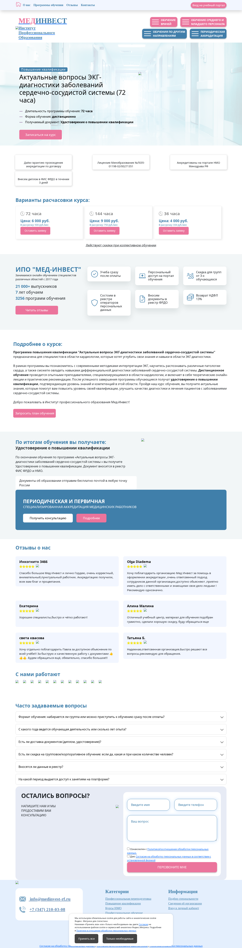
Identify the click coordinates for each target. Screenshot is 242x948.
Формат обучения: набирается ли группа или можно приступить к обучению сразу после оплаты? (91, 717)
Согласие (143, 924)
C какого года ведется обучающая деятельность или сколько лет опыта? (72, 729)
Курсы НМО (113, 908)
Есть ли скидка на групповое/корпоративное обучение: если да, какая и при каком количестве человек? (96, 754)
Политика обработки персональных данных (176, 946)
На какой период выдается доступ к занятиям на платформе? (64, 779)
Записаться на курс (40, 134)
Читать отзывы (37, 310)
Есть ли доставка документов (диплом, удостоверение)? (60, 742)
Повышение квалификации (123, 903)
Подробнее (91, 518)
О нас (26, 5)
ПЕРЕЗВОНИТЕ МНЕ (172, 867)
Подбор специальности (183, 898)
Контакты (88, 5)
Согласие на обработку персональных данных (67, 946)
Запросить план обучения (34, 413)
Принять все (86, 938)
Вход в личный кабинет (183, 908)
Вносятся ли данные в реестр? (41, 767)
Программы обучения (48, 5)
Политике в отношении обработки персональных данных (106, 930)
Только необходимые (119, 938)
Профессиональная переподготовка (128, 898)
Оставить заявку (35, 230)
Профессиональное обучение (124, 913)
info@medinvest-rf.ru (50, 899)
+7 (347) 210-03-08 (47, 909)
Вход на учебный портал (208, 5)
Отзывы (72, 5)
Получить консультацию (48, 518)
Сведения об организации (185, 903)
